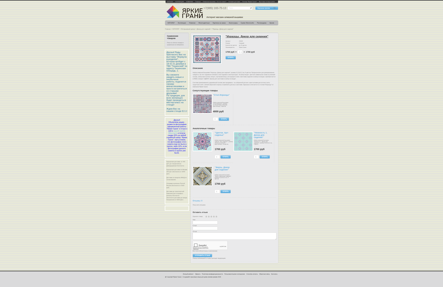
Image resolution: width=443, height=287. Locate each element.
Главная (198, 2)
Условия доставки (234, 2)
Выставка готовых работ (267, 2)
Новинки (192, 23)
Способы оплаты (252, 274)
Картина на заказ (219, 23)
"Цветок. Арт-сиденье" (222, 134)
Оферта (197, 274)
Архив (271, 23)
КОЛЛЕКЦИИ (179, 2)
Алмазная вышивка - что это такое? (214, 2)
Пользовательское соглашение (234, 274)
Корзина (170, 4)
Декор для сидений (203, 29)
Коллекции (182, 23)
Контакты (274, 274)
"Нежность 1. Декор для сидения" (260, 135)
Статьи (177, 4)
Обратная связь (264, 274)
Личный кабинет (188, 274)
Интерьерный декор (188, 29)
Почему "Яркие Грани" (249, 2)
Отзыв (195, 231)
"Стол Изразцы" (221, 95)
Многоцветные (204, 23)
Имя (194, 220)
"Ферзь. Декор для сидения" (222, 168)
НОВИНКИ (189, 2)
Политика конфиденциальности (212, 274)
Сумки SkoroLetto (247, 23)
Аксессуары (233, 23)
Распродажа (261, 23)
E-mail (195, 225)
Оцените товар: (198, 216)
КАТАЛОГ (170, 2)
